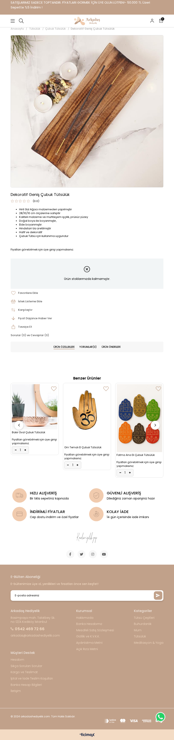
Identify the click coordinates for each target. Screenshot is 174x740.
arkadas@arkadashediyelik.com (35, 636)
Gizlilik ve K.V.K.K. (88, 636)
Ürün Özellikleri (63, 347)
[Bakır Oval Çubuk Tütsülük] (35, 406)
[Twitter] (81, 554)
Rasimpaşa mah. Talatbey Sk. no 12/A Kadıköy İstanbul (33, 620)
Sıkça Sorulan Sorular (26, 666)
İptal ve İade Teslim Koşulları (32, 679)
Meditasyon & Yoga (148, 643)
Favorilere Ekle (53, 388)
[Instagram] (93, 554)
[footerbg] (87, 538)
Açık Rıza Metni (87, 649)
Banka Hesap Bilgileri (26, 685)
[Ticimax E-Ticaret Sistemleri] (87, 735)
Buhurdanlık (143, 624)
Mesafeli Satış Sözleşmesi (95, 630)
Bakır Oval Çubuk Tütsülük (28, 432)
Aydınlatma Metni (89, 643)
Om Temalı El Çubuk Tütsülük (82, 447)
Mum (138, 630)
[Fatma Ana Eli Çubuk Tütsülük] (139, 418)
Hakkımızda (84, 618)
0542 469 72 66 (30, 628)
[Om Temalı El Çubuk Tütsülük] (87, 414)
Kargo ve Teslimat (24, 672)
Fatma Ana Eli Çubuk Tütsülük (135, 455)
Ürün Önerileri (111, 347)
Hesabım (17, 660)
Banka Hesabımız (89, 624)
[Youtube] (104, 554)
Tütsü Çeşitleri (144, 618)
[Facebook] (70, 554)
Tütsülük (140, 636)
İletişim (16, 691)
